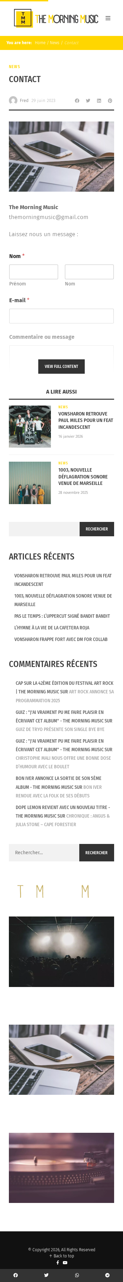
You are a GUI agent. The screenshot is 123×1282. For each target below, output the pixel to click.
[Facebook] (58, 1263)
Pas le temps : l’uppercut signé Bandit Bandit (62, 616)
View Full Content (61, 366)
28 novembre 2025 (73, 492)
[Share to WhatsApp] (77, 1275)
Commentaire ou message (41, 337)
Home (39, 42)
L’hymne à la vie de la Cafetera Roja (51, 628)
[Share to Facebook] (77, 101)
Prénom (17, 284)
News (54, 42)
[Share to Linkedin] (99, 101)
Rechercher (97, 529)
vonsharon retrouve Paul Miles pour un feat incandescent (85, 420)
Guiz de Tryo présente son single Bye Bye (60, 729)
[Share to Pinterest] (110, 101)
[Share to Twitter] (88, 101)
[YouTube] (65, 1263)
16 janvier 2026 (70, 436)
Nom (70, 284)
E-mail (19, 300)
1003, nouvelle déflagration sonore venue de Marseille (83, 476)
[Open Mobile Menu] (108, 18)
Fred (24, 100)
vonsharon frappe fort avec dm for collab (61, 639)
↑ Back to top (61, 1256)
